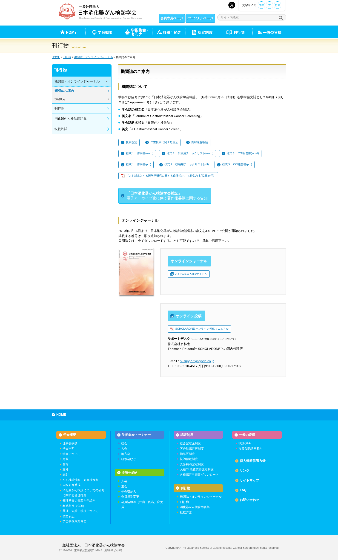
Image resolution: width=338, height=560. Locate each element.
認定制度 (202, 32)
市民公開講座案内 (250, 448)
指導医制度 (187, 454)
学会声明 (68, 448)
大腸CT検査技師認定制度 (197, 469)
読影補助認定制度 (192, 464)
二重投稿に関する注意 (164, 142)
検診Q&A (244, 443)
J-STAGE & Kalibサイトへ (191, 273)
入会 (124, 481)
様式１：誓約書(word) (139, 153)
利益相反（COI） (74, 506)
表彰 (66, 474)
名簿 (66, 464)
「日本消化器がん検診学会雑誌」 (167, 195)
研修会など (128, 459)
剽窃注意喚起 (199, 142)
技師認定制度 (189, 459)
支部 (66, 469)
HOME (56, 57)
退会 (124, 486)
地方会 (125, 454)
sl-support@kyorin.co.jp (197, 361)
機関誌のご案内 (64, 90)
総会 (124, 443)
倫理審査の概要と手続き (79, 500)
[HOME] (68, 32)
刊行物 (235, 32)
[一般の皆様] (269, 32)
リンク (244, 470)
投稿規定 (131, 142)
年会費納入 (128, 491)
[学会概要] (102, 32)
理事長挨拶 (70, 443)
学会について (71, 454)
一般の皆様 (247, 435)
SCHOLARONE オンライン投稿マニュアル (202, 328)
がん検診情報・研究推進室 (80, 480)
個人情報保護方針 (253, 461)
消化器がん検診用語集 (70, 118)
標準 (261, 5)
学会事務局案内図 (74, 521)
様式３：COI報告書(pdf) (237, 164)
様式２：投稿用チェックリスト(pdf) (186, 164)
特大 (277, 5)
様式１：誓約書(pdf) (138, 164)
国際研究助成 (71, 485)
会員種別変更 (130, 496)
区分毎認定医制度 (192, 448)
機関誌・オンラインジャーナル (93, 57)
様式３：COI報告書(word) (243, 153)
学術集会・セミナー (136, 435)
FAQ (243, 490)
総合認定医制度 (190, 443)
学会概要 (69, 435)
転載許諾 (60, 129)
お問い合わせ (249, 500)
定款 (66, 459)
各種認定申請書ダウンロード (199, 474)
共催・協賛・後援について (80, 511)
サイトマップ (249, 480)
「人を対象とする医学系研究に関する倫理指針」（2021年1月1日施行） (171, 175)
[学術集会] (135, 32)
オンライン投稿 (189, 316)
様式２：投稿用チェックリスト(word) (190, 153)
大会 (124, 448)
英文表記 (68, 516)
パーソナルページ (200, 18)
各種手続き (169, 32)
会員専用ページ (171, 18)
